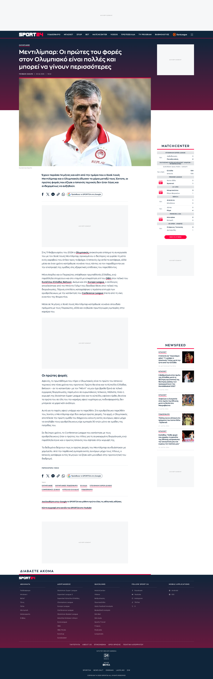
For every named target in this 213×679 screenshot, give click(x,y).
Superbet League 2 (65, 594)
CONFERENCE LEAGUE (51, 489)
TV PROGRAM (145, 34)
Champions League (65, 602)
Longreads (99, 634)
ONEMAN (110, 670)
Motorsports (25, 614)
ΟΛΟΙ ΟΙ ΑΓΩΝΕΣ (175, 237)
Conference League (65, 610)
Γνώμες (97, 626)
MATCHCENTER (100, 34)
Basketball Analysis (102, 610)
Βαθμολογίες (100, 598)
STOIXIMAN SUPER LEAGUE (101, 485)
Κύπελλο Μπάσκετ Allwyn (67, 618)
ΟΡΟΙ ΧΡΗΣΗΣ (114, 644)
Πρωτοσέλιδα (100, 602)
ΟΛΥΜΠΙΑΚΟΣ (47, 485)
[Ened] (106, 664)
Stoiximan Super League (67, 590)
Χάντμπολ (24, 610)
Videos (97, 594)
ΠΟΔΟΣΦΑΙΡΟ (164, 414)
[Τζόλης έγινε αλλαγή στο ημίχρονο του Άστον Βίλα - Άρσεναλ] (188, 419)
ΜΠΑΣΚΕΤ (163, 352)
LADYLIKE (120, 670)
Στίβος (23, 618)
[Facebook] (42, 194)
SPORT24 (87, 670)
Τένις (22, 602)
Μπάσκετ (68, 34)
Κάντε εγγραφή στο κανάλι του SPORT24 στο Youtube (66, 508)
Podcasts (98, 630)
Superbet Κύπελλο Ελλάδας (68, 598)
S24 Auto (98, 618)
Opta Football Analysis (104, 606)
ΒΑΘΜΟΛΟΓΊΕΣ (162, 34)
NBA (59, 626)
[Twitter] (48, 194)
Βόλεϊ (22, 598)
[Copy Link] (58, 194)
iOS (173, 594)
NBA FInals (61, 630)
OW (128, 670)
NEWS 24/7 (98, 670)
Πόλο (22, 606)
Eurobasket (62, 638)
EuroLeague (62, 622)
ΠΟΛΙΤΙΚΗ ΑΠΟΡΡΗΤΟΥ (133, 644)
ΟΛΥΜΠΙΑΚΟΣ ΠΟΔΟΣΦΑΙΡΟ (66, 485)
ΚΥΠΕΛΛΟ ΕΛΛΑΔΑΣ (70, 489)
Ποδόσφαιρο (54, 34)
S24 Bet (98, 614)
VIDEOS (114, 34)
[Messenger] (53, 194)
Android (175, 590)
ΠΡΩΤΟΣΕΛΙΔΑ (128, 34)
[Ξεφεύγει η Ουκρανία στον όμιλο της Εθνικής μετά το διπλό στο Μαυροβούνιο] (188, 400)
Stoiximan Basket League (67, 614)
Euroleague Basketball (179, 34)
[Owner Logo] (106, 656)
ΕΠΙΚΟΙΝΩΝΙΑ (100, 644)
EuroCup (60, 634)
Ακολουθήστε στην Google (54, 502)
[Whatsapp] (63, 194)
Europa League (63, 606)
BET (87, 34)
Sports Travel (100, 622)
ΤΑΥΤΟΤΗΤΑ (75, 644)
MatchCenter (100, 590)
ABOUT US (87, 644)
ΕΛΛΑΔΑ (83, 485)
